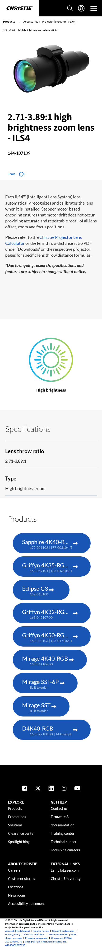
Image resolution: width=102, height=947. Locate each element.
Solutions (15, 825)
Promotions (17, 817)
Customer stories (21, 878)
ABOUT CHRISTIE (22, 864)
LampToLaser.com (65, 870)
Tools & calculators (65, 850)
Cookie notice (41, 930)
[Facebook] (24, 788)
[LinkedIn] (51, 788)
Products (9, 21)
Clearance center (21, 833)
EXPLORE (16, 802)
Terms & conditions (34, 934)
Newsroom (16, 895)
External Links (65, 864)
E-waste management (36, 938)
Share (11, 174)
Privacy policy (12, 934)
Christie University (66, 878)
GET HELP (59, 802)
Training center (62, 833)
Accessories (30, 21)
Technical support (64, 841)
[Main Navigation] (93, 8)
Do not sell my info (58, 934)
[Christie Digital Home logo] (19, 8)
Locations (15, 887)
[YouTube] (77, 788)
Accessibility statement (26, 903)
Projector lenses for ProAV (58, 21)
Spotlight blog (19, 841)
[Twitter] (38, 788)
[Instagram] (64, 788)
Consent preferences (63, 930)
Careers (14, 870)
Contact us (59, 808)
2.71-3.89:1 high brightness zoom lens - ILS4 (30, 30)
